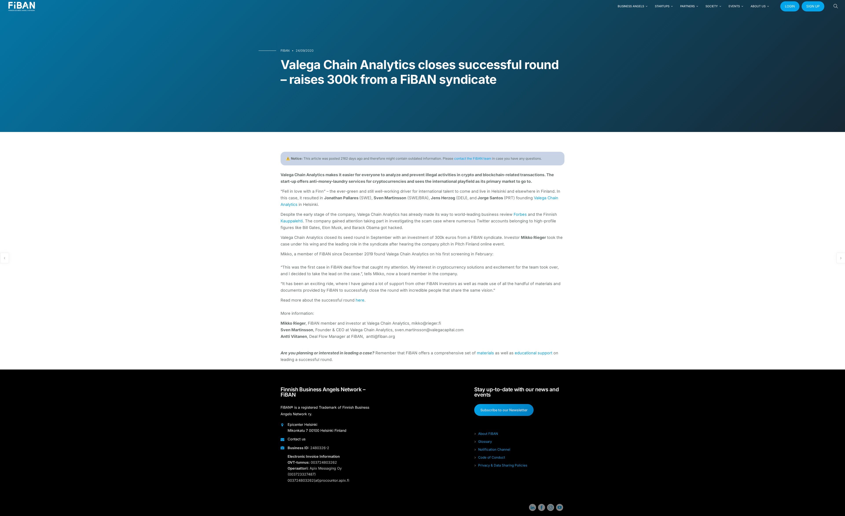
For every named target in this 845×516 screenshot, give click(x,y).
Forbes (520, 214)
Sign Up (813, 6)
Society (711, 6)
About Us (758, 6)
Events (734, 6)
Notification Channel (494, 449)
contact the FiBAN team (472, 158)
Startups (662, 6)
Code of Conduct (491, 457)
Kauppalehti (292, 221)
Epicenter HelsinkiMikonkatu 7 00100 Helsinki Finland (317, 427)
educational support (533, 353)
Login (790, 6)
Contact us (296, 439)
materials (485, 353)
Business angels (631, 6)
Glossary (485, 441)
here (360, 300)
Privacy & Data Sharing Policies (502, 465)
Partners (687, 6)
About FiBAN (488, 434)
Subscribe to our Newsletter (503, 410)
